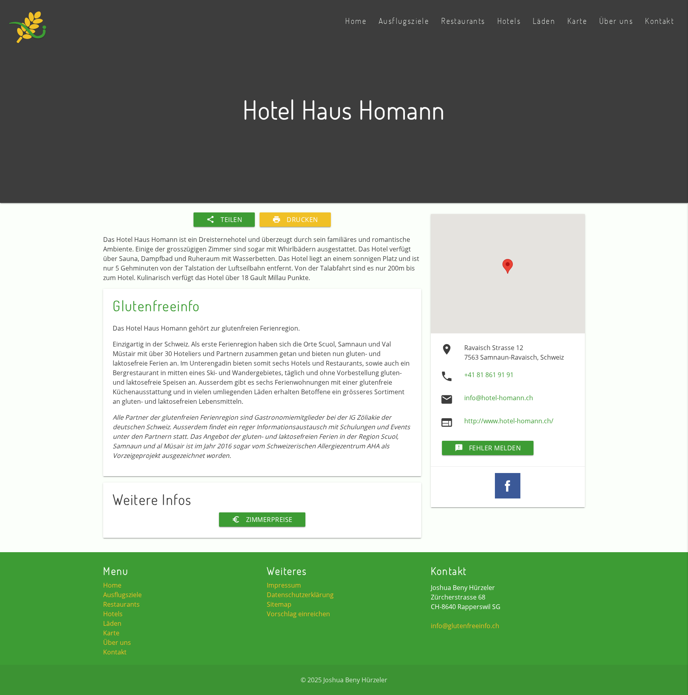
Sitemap (279, 604)
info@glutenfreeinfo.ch (465, 625)
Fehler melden (488, 448)
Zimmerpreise (262, 519)
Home (356, 21)
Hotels (509, 21)
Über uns (616, 21)
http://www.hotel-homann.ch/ (508, 421)
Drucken (295, 219)
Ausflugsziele (404, 21)
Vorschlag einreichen (298, 613)
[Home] (28, 31)
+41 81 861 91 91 (489, 374)
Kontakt (659, 21)
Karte (577, 21)
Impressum (284, 585)
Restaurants (463, 21)
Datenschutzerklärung (300, 594)
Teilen (224, 219)
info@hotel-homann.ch (498, 397)
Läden (544, 21)
